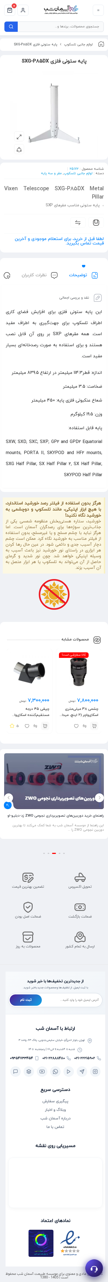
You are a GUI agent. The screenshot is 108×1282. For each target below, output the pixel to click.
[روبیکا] (29, 1071)
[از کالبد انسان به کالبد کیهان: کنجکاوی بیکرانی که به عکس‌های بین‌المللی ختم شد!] (54, 785)
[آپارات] (68, 1071)
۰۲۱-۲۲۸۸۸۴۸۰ (53, 1058)
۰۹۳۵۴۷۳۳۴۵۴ (21, 1058)
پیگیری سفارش (55, 1101)
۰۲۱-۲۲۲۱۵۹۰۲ (84, 1058)
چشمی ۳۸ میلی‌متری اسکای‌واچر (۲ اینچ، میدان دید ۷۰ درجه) (78, 715)
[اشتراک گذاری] (19, 149)
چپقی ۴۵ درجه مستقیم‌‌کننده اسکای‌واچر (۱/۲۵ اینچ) (30, 715)
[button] (94, 726)
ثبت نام (26, 1000)
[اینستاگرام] (95, 1071)
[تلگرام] (82, 1071)
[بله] (15, 1071)
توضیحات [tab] (78, 275)
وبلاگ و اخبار (55, 1109)
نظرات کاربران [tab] (35, 275)
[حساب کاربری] (23, 10)
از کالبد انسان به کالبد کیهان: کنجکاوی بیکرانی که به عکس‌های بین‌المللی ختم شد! (55, 827)
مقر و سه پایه (51, 173)
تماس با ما (55, 1127)
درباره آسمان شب (55, 1118)
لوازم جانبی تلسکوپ (78, 44)
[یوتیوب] (42, 1071)
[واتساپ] (55, 1071)
